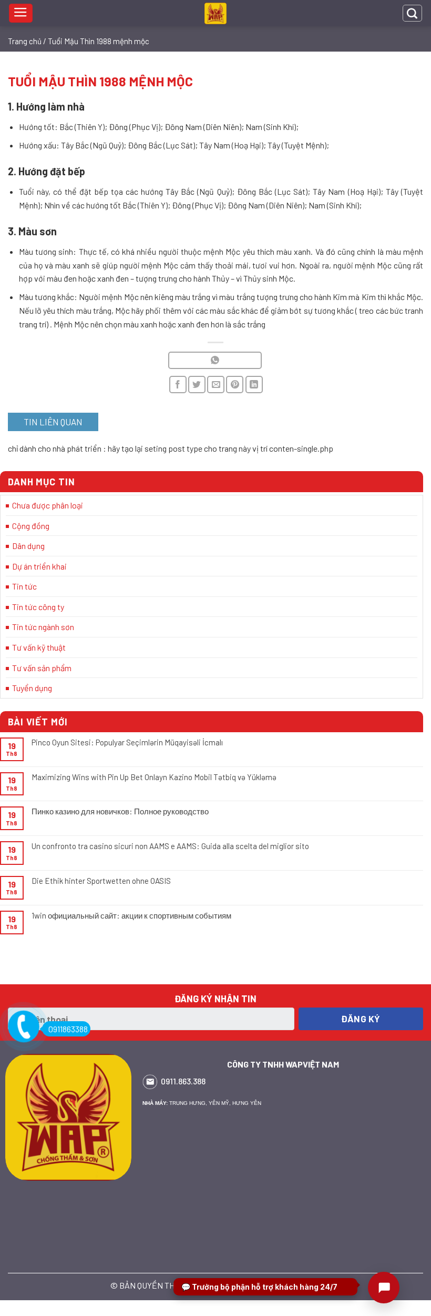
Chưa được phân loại (47, 505)
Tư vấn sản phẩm (41, 668)
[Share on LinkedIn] (254, 384)
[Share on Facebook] (178, 384)
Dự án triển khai (39, 566)
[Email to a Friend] (215, 384)
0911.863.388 (183, 1081)
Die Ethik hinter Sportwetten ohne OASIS (101, 880)
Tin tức (24, 586)
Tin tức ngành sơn (43, 627)
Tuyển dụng (32, 688)
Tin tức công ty (38, 607)
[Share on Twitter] (197, 384)
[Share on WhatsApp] (214, 360)
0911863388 (68, 1029)
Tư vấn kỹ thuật (39, 647)
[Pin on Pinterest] (234, 384)
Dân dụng (28, 546)
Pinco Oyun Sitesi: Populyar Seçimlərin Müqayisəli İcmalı (127, 742)
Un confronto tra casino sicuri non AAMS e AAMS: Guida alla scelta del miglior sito (170, 846)
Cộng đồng (30, 526)
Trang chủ (25, 41)
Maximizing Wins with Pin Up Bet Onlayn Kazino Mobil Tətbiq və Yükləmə (154, 777)
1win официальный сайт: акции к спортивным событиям (131, 915)
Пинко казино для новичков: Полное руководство (120, 811)
